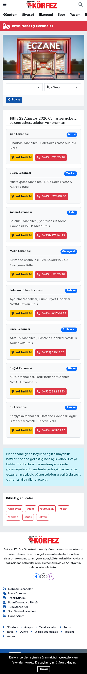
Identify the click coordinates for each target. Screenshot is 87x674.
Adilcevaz (14, 508)
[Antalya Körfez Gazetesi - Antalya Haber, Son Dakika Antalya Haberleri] (42, 4)
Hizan (63, 508)
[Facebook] (36, 576)
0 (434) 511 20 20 (53, 274)
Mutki (28, 517)
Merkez (13, 517)
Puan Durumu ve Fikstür (23, 602)
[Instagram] (51, 576)
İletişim (69, 631)
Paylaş (16, 99)
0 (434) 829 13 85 (53, 430)
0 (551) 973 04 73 (53, 235)
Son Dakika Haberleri (22, 611)
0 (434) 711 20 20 (53, 157)
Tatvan (42, 517)
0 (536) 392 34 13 (53, 391)
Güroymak (47, 508)
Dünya (24, 631)
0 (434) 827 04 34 (54, 313)
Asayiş (28, 627)
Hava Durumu (17, 593)
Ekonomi (46, 15)
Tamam (44, 669)
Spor (61, 15)
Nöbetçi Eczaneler (20, 589)
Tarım (10, 631)
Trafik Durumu (17, 597)
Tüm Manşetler (18, 606)
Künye (11, 636)
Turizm (68, 627)
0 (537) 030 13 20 (53, 352)
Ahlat (30, 508)
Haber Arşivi (16, 616)
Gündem (10, 15)
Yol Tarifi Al (24, 157)
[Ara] (80, 4)
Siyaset (28, 15)
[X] (43, 576)
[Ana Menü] (4, 4)
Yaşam (75, 15)
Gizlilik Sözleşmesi (46, 631)
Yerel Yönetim (48, 627)
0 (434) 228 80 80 (54, 196)
